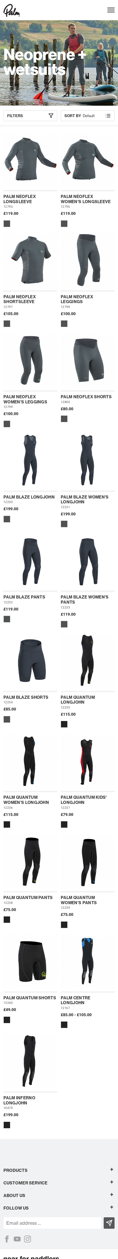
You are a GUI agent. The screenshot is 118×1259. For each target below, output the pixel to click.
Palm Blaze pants (24, 597)
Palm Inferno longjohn (19, 1100)
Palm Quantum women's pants (79, 900)
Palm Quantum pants (28, 897)
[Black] (64, 724)
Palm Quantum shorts (29, 997)
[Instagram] (27, 1239)
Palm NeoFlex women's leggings (25, 399)
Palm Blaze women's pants (85, 600)
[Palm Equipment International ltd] (11, 10)
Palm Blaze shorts (25, 697)
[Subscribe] (109, 1223)
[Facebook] (6, 1239)
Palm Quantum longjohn (78, 700)
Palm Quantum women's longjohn (26, 800)
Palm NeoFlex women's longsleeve (86, 199)
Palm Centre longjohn (76, 1000)
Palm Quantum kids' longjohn (84, 800)
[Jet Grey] (6, 223)
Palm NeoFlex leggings (77, 299)
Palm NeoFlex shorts (86, 396)
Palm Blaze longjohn (29, 497)
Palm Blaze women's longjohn (85, 500)
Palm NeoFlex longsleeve (19, 199)
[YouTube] (17, 1239)
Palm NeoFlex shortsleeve (19, 299)
